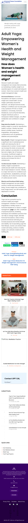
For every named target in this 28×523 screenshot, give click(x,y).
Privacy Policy (6, 501)
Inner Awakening (7, 448)
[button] (14, 243)
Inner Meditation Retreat (9, 450)
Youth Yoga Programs (8, 454)
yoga (12, 209)
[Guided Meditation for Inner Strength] (4, 430)
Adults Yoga (6, 452)
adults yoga (9, 237)
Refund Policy (21, 501)
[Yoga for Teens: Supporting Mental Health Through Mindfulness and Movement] (4, 398)
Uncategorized (17, 365)
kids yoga (15, 335)
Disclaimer (14, 501)
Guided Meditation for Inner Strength (17, 427)
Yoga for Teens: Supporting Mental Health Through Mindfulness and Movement (17, 398)
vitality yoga (17, 237)
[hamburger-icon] (25, 2)
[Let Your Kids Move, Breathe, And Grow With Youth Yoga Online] (4, 422)
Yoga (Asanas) (15, 303)
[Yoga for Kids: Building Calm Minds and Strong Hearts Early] (4, 407)
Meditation (11, 365)
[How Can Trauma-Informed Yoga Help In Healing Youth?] (4, 415)
